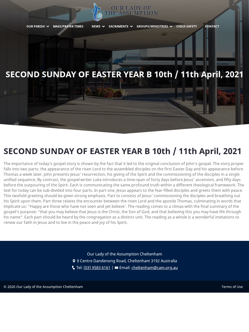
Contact (212, 26)
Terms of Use (232, 286)
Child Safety (186, 26)
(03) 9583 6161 (97, 267)
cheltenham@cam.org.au (155, 267)
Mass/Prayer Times (68, 26)
